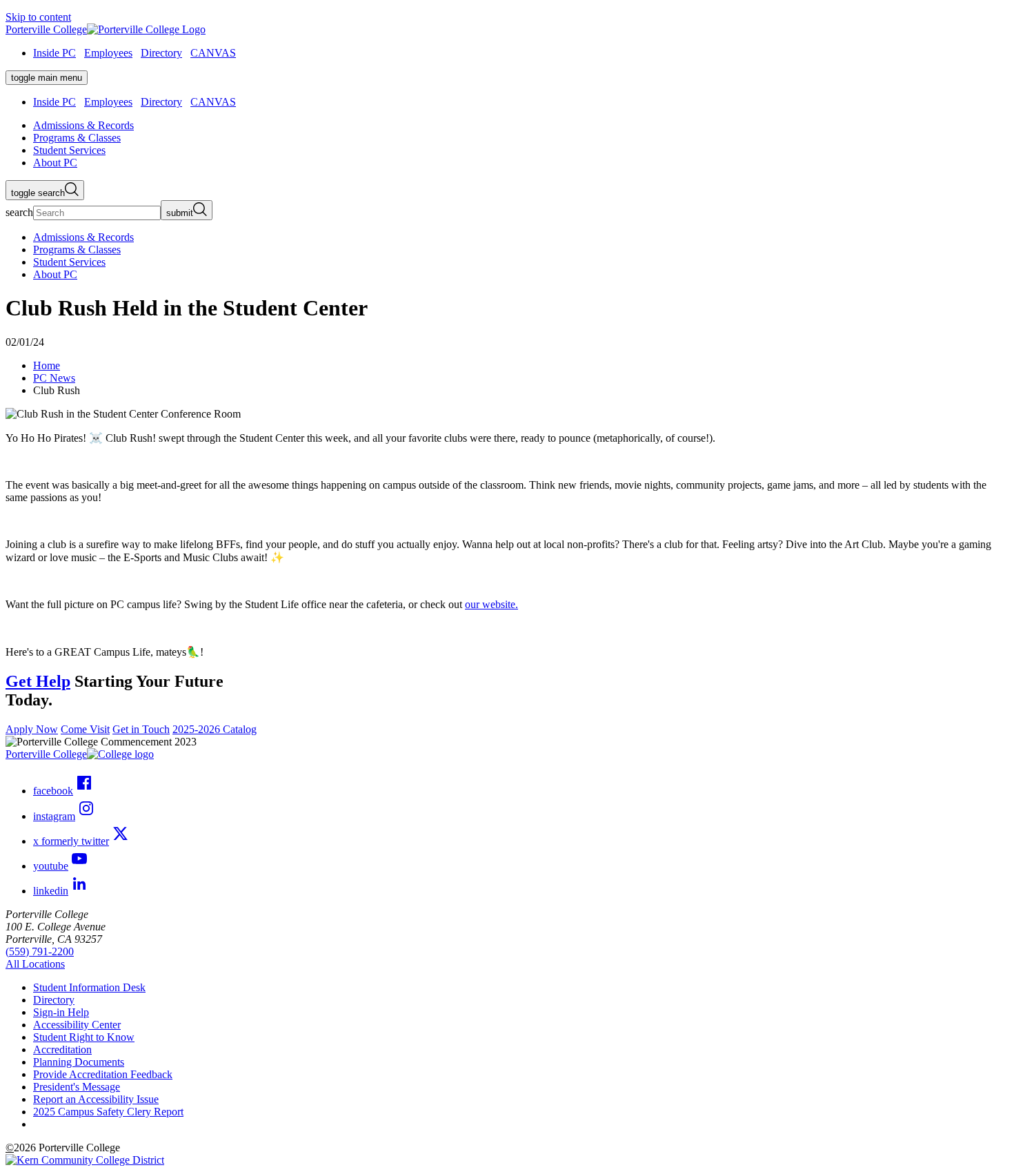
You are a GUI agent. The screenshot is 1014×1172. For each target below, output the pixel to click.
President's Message (76, 1087)
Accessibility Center (77, 1025)
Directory (161, 53)
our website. (491, 604)
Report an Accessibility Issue (96, 1099)
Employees (108, 53)
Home (46, 365)
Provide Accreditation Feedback (102, 1074)
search (19, 212)
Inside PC (54, 53)
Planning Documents (78, 1062)
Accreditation (62, 1049)
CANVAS (213, 53)
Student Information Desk (89, 987)
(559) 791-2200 (40, 951)
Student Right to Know (84, 1037)
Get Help (38, 681)
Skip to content (38, 17)
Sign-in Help (61, 1012)
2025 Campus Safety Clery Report (108, 1111)
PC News (54, 378)
